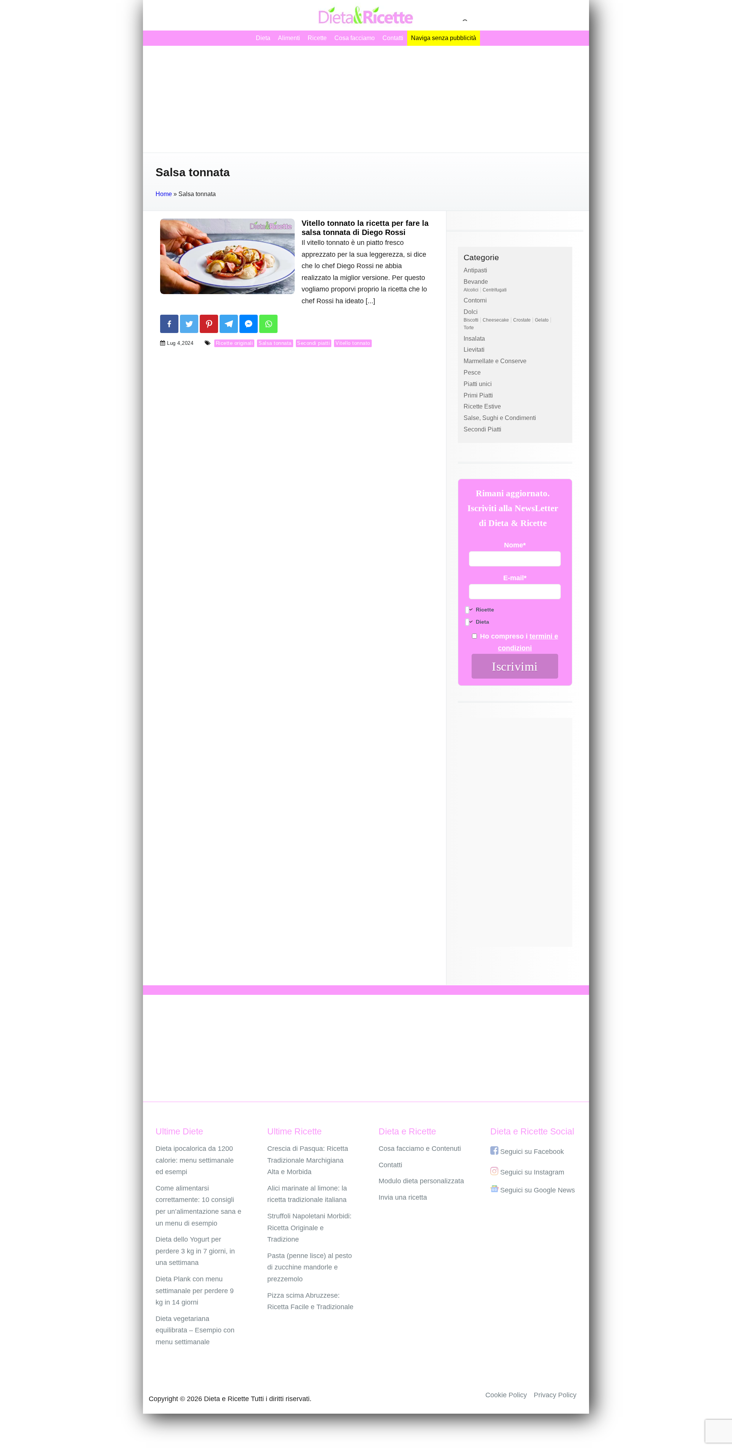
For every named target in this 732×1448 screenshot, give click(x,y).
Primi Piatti (478, 395)
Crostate (522, 320)
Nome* (515, 545)
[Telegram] (229, 324)
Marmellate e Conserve (495, 361)
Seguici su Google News (537, 1190)
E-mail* (515, 578)
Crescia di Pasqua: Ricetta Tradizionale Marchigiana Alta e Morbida (307, 1160)
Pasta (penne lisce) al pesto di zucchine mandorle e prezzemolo (309, 1267)
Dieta (263, 38)
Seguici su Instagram (532, 1172)
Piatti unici (478, 384)
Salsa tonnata (275, 343)
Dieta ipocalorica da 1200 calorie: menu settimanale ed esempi (195, 1160)
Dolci (471, 312)
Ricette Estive (482, 406)
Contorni (475, 300)
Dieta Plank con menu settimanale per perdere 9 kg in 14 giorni (195, 1290)
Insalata (474, 338)
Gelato (542, 320)
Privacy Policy (555, 1395)
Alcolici (471, 290)
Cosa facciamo (354, 38)
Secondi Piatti (482, 429)
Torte (469, 327)
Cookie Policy (506, 1395)
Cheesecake (496, 320)
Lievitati (474, 349)
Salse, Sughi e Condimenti (500, 418)
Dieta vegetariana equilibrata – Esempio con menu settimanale (195, 1330)
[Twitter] (189, 324)
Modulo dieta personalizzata (421, 1181)
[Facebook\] (169, 324)
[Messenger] (248, 324)
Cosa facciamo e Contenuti (420, 1148)
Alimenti (289, 38)
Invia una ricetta (403, 1197)
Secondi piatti (313, 343)
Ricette (317, 38)
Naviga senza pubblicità (443, 38)
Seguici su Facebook (532, 1151)
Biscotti (471, 320)
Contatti (392, 38)
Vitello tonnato (353, 343)
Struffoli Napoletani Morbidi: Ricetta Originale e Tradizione (309, 1227)
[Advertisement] (366, 99)
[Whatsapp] (268, 324)
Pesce (472, 372)
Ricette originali (234, 343)
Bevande (476, 281)
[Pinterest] (209, 324)
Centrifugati (495, 290)
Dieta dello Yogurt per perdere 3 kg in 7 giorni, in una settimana (195, 1251)
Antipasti (475, 270)
